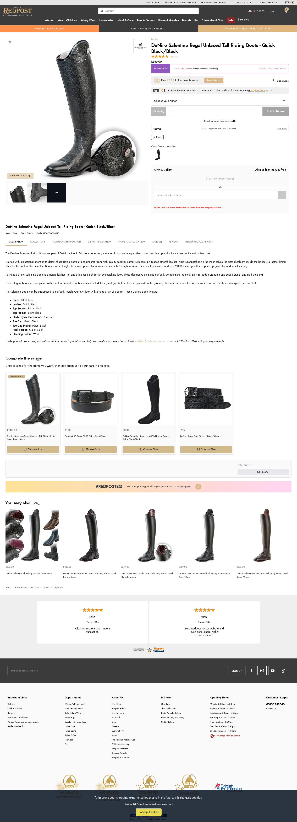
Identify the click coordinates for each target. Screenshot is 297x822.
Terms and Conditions (18, 717)
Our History (117, 704)
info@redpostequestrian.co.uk (152, 341)
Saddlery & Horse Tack (75, 722)
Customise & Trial (212, 20)
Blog (114, 722)
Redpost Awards (119, 753)
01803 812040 (275, 704)
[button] (256, 11)
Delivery (11, 704)
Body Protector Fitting (171, 713)
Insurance (243, 19)
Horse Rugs (70, 717)
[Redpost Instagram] (198, 487)
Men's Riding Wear (74, 709)
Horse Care (70, 726)
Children (71, 20)
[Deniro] (140, 46)
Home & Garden (168, 20)
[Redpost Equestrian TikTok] (283, 670)
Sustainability (118, 731)
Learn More (213, 80)
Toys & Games (146, 20)
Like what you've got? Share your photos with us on (159, 486)
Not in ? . (176, 203)
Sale (230, 20)
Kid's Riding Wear (73, 713)
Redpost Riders (118, 709)
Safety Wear (88, 20)
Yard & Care (126, 20)
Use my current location (221, 179)
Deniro (154, 39)
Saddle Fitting (167, 722)
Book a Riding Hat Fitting (172, 717)
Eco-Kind (116, 717)
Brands (186, 20)
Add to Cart (263, 472)
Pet (196, 20)
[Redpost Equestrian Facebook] (251, 670)
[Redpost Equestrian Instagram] (262, 670)
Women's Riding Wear (75, 704)
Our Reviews (118, 713)
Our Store (165, 704)
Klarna (114, 735)
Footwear (69, 740)
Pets (66, 744)
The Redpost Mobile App (123, 740)
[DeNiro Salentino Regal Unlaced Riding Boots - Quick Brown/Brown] (157, 154)
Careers (115, 726)
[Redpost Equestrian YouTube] (272, 670)
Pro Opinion (19, 176)
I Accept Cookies (149, 812)
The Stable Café (168, 709)
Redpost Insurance (120, 758)
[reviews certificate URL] (148, 649)
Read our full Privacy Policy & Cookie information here (148, 804)
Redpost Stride (257, 90)
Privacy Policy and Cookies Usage (23, 722)
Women (49, 20)
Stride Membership (16, 726)
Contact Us (271, 709)
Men (60, 20)
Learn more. (282, 129)
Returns (11, 713)
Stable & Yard (71, 735)
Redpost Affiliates (120, 749)
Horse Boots (70, 731)
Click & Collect (15, 709)
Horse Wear (107, 20)
